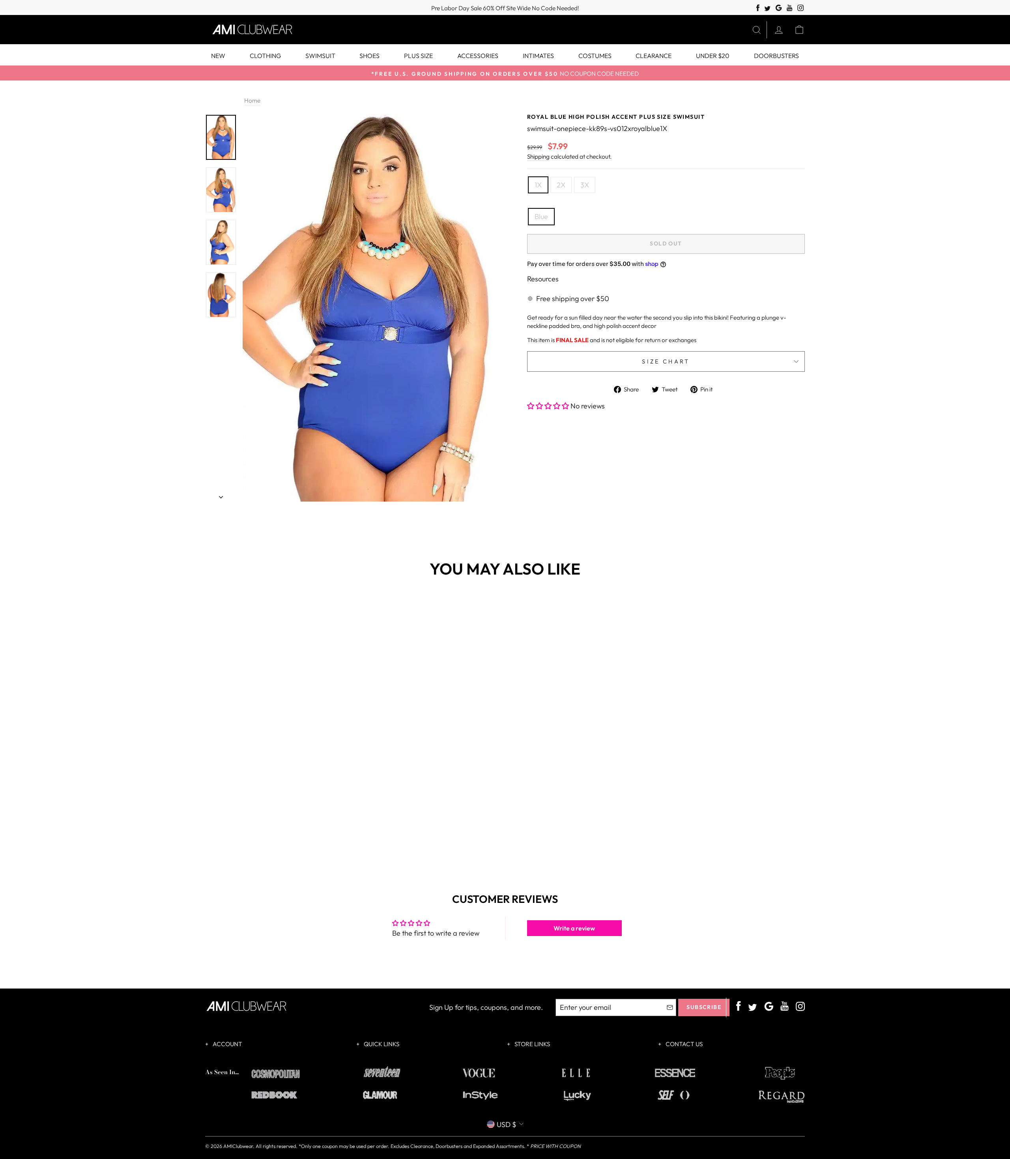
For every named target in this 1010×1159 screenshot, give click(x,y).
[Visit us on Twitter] (767, 9)
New (218, 56)
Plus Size (418, 56)
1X (538, 184)
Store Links (531, 1044)
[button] (548, 405)
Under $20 (712, 56)
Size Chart (666, 361)
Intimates (538, 56)
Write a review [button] (574, 928)
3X (584, 184)
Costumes (595, 56)
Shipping (538, 156)
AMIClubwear (238, 1146)
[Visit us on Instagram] (800, 8)
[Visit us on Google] (778, 8)
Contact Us (683, 1044)
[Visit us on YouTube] (790, 8)
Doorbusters (776, 56)
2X (561, 184)
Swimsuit (320, 56)
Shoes (369, 56)
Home (252, 100)
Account (226, 1044)
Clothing (265, 56)
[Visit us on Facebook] (757, 8)
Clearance (653, 56)
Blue (541, 216)
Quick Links (381, 1044)
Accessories (477, 56)
